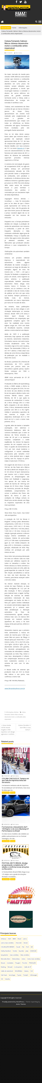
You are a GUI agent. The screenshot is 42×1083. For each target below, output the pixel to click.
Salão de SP (27, 967)
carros (25, 939)
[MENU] (40, 21)
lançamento (4, 955)
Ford (27, 947)
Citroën (25, 943)
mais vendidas (14, 955)
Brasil (19, 939)
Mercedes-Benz (5, 959)
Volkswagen (33, 975)
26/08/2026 (6, 824)
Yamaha (7, 979)
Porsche (24, 963)
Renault (10, 967)
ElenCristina (19, 53)
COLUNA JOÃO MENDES (7, 947)
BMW (14, 939)
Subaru (26, 971)
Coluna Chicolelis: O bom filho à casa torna (24, 727)
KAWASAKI (33, 951)
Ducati (18, 947)
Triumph (25, 975)
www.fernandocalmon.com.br (15, 688)
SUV (31, 971)
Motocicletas (16, 959)
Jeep (27, 951)
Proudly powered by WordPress (13, 1002)
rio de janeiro (18, 967)
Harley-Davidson (6, 951)
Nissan (3, 963)
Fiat (23, 947)
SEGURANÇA (18, 971)
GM (32, 947)
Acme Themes (21, 1004)
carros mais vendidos (7, 943)
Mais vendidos (25, 955)
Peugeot (17, 963)
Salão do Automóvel (7, 971)
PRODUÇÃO (32, 963)
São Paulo (4, 975)
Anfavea (3, 939)
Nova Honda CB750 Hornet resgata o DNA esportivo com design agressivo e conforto (8, 729)
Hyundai (21, 951)
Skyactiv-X (20, 148)
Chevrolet (18, 943)
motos (23, 959)
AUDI (9, 939)
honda (15, 951)
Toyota (19, 975)
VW (2, 979)
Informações (9, 712)
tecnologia (12, 975)
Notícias (16, 712)
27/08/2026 (6, 776)
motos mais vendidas (33, 959)
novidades (10, 963)
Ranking (3, 967)
